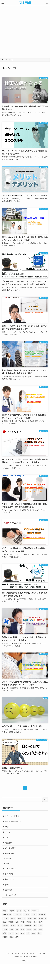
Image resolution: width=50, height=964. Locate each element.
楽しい (29, 929)
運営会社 (27, 956)
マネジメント (32, 918)
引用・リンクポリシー (29, 953)
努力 (35, 922)
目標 (16, 933)
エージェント (7, 914)
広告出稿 (42, 953)
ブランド (5, 918)
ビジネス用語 (10, 848)
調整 (39, 933)
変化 (35, 926)
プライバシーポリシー (12, 953)
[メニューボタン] (3, 3)
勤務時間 (5, 926)
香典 (11, 937)
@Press (34, 956)
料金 (16, 929)
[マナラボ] (25, 3)
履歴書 (8, 859)
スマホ (34, 914)
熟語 (4, 933)
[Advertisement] (25, 32)
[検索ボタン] (47, 3)
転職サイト (9, 879)
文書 (7, 838)
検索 (45, 799)
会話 (16, 922)
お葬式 (12, 911)
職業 (7, 885)
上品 (4, 922)
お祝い (5, 911)
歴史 (35, 929)
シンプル (26, 914)
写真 (22, 922)
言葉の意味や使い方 (13, 821)
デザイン (42, 914)
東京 (22, 929)
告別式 (20, 926)
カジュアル (17, 914)
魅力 (16, 937)
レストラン (42, 918)
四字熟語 (8, 890)
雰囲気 (5, 937)
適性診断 (8, 843)
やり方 (19, 911)
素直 (22, 933)
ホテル (13, 918)
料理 (11, 929)
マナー (7, 827)
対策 (40, 926)
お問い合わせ (17, 956)
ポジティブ (21, 918)
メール (7, 832)
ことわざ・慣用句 (12, 816)
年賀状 (5, 929)
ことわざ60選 (11, 895)
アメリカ (35, 911)
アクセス (26, 911)
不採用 (10, 922)
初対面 (29, 922)
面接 (7, 863)
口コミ (13, 926)
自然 (28, 933)
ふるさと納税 (10, 869)
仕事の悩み (9, 874)
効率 (40, 922)
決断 (40, 929)
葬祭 (33, 933)
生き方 (10, 933)
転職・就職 (9, 853)
